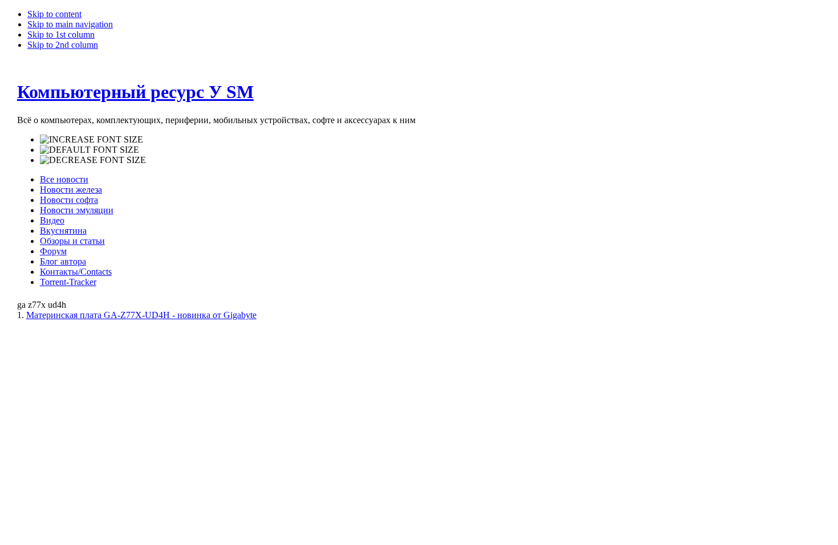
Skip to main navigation (70, 24)
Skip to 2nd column (62, 45)
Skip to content (54, 14)
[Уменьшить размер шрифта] (93, 160)
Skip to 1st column (61, 34)
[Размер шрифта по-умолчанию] (89, 150)
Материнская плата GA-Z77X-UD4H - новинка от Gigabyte (141, 315)
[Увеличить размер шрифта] (91, 140)
